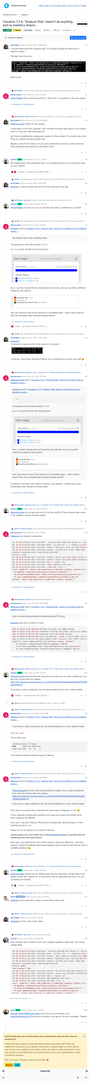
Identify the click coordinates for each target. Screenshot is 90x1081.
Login (17, 1065)
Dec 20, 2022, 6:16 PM (35, 183)
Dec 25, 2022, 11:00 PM (37, 376)
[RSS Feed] (74, 30)
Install (83, 5)
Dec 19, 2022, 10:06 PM (35, 45)
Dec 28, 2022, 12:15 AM (37, 713)
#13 (86, 673)
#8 (86, 338)
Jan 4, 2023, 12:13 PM (35, 918)
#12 (86, 603)
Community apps (58, 5)
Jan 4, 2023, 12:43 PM (32, 938)
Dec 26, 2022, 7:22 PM (37, 532)
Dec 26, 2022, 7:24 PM (37, 603)
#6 (86, 204)
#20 (85, 1010)
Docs (77, 5)
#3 (86, 120)
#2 (86, 95)
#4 (86, 159)
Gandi (25, 104)
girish (13, 1010)
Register (9, 1065)
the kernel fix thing (58, 835)
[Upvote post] (81, 83)
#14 (86, 713)
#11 (86, 532)
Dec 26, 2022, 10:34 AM (38, 509)
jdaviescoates (16, 95)
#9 (86, 376)
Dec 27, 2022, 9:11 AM (38, 673)
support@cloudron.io (20, 1016)
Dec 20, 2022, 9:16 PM (37, 225)
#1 (86, 45)
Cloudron (17, 104)
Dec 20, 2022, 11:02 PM (35, 338)
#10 (86, 509)
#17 (86, 897)
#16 (86, 870)
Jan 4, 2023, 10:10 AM (38, 870)
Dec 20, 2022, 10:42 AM (36, 120)
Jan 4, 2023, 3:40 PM (36, 1010)
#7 (86, 225)
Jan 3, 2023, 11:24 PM (37, 777)
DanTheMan (15, 45)
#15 (86, 777)
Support (18, 30)
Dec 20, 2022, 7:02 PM (38, 204)
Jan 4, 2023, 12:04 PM (40, 897)
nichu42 (14, 938)
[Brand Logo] (6, 5)
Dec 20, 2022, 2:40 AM (37, 95)
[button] (3, 1077)
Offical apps (44, 5)
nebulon (14, 159)
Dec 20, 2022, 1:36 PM (38, 159)
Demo (70, 5)
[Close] (84, 1036)
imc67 (13, 897)
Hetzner (31, 104)
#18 (86, 918)
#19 (86, 938)
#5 (86, 183)
